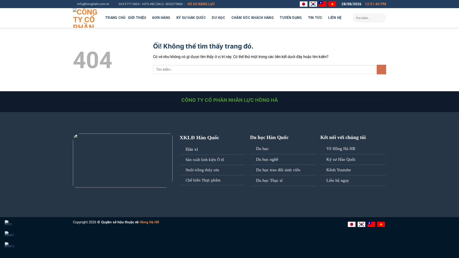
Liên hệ (334, 18)
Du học (218, 18)
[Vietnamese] (332, 4)
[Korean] (313, 4)
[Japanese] (304, 4)
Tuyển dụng (291, 18)
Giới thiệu (137, 18)
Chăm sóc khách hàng (252, 18)
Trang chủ (115, 18)
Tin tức (315, 18)
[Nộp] (381, 18)
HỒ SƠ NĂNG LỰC (201, 4)
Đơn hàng (161, 18)
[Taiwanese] (323, 4)
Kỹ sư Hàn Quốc (191, 18)
